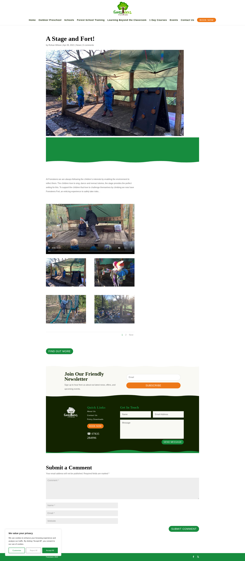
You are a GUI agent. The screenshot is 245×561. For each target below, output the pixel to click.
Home (32, 20)
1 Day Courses (158, 20)
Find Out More (59, 351)
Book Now (206, 20)
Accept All (50, 550)
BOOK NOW (95, 426)
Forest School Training (91, 20)
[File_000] (66, 286)
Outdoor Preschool (50, 20)
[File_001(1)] (66, 323)
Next (131, 335)
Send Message (173, 442)
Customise (17, 550)
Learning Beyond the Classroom (126, 20)
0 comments (88, 45)
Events (174, 20)
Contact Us (187, 20)
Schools (69, 20)
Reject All (33, 550)
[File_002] (114, 323)
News (78, 45)
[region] (33, 542)
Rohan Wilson (55, 45)
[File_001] (114, 286)
